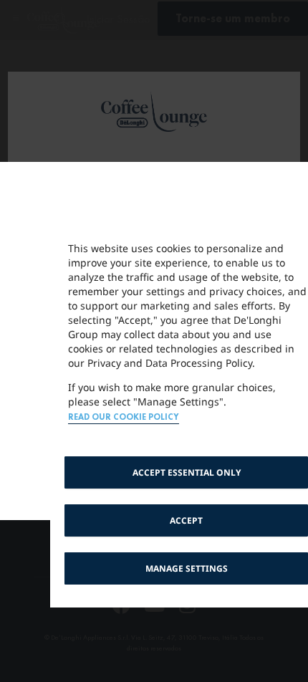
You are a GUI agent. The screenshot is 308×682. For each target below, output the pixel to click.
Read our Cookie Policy (123, 417)
